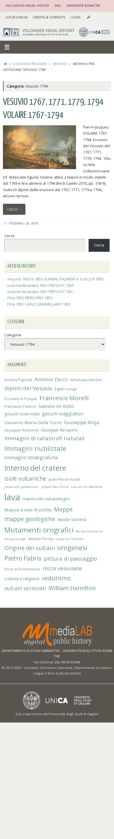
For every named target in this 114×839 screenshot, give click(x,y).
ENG (58, 6)
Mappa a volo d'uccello (28, 510)
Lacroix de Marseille (87, 487)
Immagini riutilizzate (35, 448)
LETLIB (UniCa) (16, 17)
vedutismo (56, 578)
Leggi (12, 209)
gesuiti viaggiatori (63, 413)
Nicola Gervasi (15, 539)
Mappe (63, 509)
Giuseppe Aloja (81, 422)
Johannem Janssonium (21, 487)
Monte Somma (72, 519)
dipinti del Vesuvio (28, 388)
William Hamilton (72, 588)
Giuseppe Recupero (59, 430)
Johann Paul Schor (55, 487)
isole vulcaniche (25, 478)
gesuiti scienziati (22, 414)
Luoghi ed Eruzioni (29, 63)
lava (12, 497)
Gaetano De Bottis (56, 406)
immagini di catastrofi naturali (44, 438)
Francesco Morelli (64, 398)
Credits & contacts (49, 17)
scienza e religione (21, 578)
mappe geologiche (29, 519)
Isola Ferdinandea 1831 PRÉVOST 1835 (40, 285)
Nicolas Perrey (40, 538)
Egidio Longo (66, 388)
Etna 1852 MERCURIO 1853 (30, 297)
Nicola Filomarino (89, 531)
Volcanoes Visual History (27, 6)
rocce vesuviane (62, 568)
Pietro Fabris (23, 558)
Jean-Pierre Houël (64, 479)
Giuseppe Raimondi (21, 430)
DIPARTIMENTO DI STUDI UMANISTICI (31, 650)
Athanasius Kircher (86, 379)
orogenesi (72, 547)
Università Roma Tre (83, 6)
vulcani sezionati (25, 588)
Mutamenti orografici (38, 530)
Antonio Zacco (51, 379)
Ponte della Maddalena (22, 569)
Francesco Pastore (20, 406)
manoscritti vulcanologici (46, 498)
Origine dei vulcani (29, 548)
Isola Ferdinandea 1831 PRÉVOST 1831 (40, 291)
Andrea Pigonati (18, 379)
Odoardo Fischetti (69, 539)
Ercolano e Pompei (20, 398)
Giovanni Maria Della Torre (33, 422)
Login (75, 17)
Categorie (12, 335)
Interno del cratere (35, 468)
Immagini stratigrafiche (31, 457)
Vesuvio (60, 63)
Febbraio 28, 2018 (23, 223)
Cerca (9, 235)
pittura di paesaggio (70, 558)
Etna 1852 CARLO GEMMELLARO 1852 (39, 304)
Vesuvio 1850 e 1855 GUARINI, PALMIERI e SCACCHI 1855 (55, 279)
